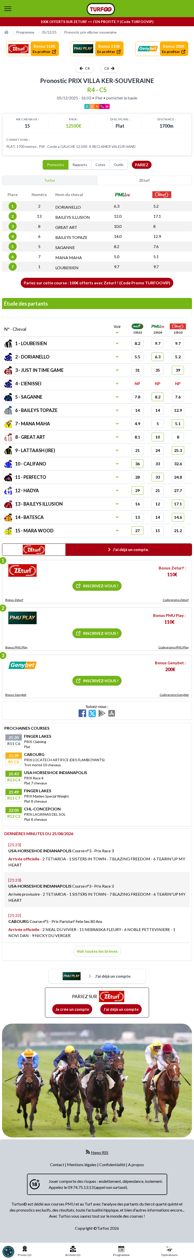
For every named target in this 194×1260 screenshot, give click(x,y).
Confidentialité (112, 1164)
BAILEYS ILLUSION (72, 217)
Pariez (142, 164)
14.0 (118, 236)
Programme (25, 32)
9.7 (116, 266)
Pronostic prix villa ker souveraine (90, 32)
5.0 (116, 256)
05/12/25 (49, 32)
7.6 (156, 246)
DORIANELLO (68, 207)
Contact (57, 1164)
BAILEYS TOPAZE (71, 237)
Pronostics (55, 164)
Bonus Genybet (15, 695)
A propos (136, 1164)
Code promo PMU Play (173, 647)
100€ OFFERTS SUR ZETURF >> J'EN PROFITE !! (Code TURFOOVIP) (97, 21)
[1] (22, 570)
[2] (22, 618)
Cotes (100, 164)
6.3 (116, 206)
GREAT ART (66, 227)
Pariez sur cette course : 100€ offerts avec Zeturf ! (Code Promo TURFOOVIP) (97, 282)
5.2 (156, 206)
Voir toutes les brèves (97, 951)
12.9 (157, 236)
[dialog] (8, 1251)
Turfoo (49, 180)
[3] (22, 665)
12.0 (118, 216)
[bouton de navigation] (8, 8)
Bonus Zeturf (14, 600)
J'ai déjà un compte (121, 1009)
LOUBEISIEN (67, 267)
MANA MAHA (68, 257)
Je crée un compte (72, 1009)
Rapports (79, 164)
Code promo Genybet (174, 695)
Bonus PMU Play (16, 647)
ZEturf (144, 180)
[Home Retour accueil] (101, 9)
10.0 (118, 226)
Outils (119, 164)
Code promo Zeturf (176, 600)
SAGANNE (65, 247)
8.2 (116, 246)
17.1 (157, 216)
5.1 (156, 256)
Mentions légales (82, 1164)
